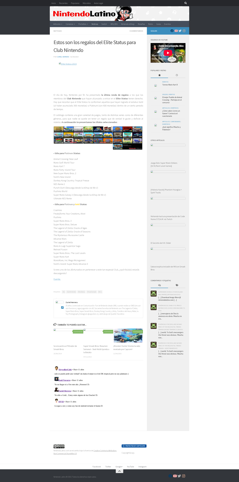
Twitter (108, 466)
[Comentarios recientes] (159, 285)
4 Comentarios (136, 31)
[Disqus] (98, 396)
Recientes (63, 3)
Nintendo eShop (127, 24)
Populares (75, 3)
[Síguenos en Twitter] (180, 30)
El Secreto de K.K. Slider (161, 243)
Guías (158, 24)
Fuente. (57, 279)
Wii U (100, 292)
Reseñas (141, 24)
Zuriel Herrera (63, 57)
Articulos (56, 24)
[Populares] (159, 75)
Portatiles (82, 24)
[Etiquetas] (176, 285)
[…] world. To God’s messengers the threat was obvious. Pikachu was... (170, 335)
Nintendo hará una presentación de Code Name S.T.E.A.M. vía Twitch (168, 218)
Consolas (69, 24)
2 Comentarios (78, 332)
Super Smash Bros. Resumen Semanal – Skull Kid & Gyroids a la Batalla (96, 349)
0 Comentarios (137, 332)
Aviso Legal (98, 3)
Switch (104, 24)
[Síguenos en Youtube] (176, 30)
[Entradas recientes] (176, 75)
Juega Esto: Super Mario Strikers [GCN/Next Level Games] (164, 164)
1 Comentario (108, 332)
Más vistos (87, 3)
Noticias (95, 24)
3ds (64, 292)
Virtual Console (91, 292)
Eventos (167, 24)
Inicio (54, 3)
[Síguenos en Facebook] (172, 30)
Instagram (143, 466)
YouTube (130, 466)
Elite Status (81, 292)
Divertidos (174, 108)
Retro (150, 24)
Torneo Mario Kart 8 (170, 85)
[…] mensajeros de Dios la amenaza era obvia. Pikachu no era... (170, 316)
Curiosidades (175, 121)
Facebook (97, 466)
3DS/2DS (114, 24)
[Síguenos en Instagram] (183, 30)
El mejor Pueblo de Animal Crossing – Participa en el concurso (172, 100)
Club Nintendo (71, 292)
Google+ (119, 466)
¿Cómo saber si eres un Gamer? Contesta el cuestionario (171, 113)
